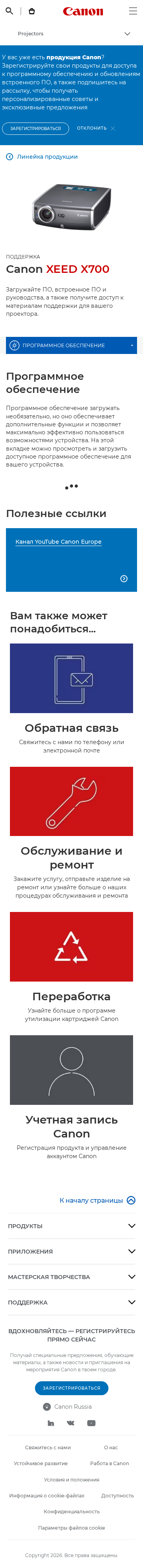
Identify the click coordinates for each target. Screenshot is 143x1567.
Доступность (117, 1496)
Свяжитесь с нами (48, 1447)
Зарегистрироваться (35, 128)
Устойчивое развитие (41, 1463)
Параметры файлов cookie (71, 1528)
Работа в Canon (109, 1463)
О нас (111, 1447)
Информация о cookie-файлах (46, 1496)
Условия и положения (71, 1480)
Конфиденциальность (72, 1512)
